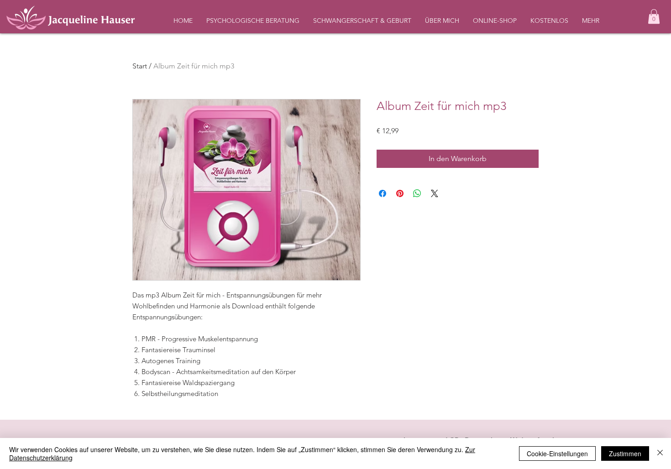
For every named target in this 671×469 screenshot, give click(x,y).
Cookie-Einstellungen (557, 453)
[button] (654, 16)
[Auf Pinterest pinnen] (399, 193)
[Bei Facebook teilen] (382, 193)
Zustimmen (625, 453)
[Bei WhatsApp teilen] (417, 193)
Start (139, 66)
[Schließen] (660, 453)
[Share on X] (434, 193)
